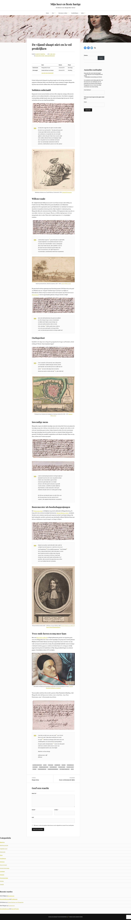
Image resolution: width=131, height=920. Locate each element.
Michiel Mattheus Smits (62, 513)
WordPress (64, 916)
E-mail (56, 809)
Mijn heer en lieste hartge (65, 4)
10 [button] (42, 739)
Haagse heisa (35, 780)
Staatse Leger (61, 767)
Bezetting (2, 842)
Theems (34, 769)
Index (82, 13)
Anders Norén (79, 916)
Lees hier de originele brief (47, 73)
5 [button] (54, 370)
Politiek (2, 881)
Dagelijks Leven (39, 55)
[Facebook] (88, 48)
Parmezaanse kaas (38, 511)
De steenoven (11, 895)
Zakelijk (2, 884)
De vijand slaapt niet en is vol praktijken (52, 46)
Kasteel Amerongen (4, 868)
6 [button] (46, 549)
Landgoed (2, 871)
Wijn (72, 769)
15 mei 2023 (52, 54)
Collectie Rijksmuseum (67, 192)
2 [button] (49, 239)
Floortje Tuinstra (40, 54)
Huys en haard (3, 865)
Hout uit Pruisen (15, 908)
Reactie (34, 793)
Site (33, 817)
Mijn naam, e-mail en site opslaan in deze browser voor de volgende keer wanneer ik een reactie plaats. (54, 825)
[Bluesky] (85, 48)
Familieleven (3, 858)
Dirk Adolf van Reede (42, 637)
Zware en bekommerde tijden (67, 780)
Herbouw (2, 861)
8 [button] (66, 549)
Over (53, 13)
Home (47, 13)
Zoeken (86, 55)
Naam (34, 809)
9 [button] (56, 735)
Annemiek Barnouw (4, 899)
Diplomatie (2, 852)
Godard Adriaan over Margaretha (15, 902)
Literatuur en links (62, 13)
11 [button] (53, 743)
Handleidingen (74, 13)
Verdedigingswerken (53, 769)
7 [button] (59, 549)
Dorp (1, 855)
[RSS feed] (95, 48)
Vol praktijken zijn (64, 769)
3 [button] (45, 325)
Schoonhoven (53, 767)
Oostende (35, 767)
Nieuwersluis (35, 294)
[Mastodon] (91, 48)
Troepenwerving (42, 769)
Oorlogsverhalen (50, 55)
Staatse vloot (70, 767)
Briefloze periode (4, 845)
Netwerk (2, 874)
